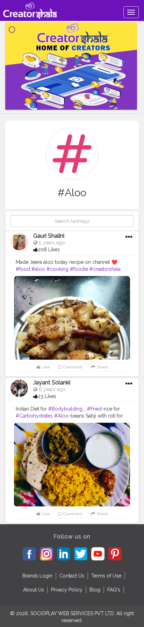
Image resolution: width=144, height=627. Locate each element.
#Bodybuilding (65, 409)
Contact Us (71, 576)
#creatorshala (105, 269)
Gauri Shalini (48, 235)
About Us (33, 589)
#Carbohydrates (34, 416)
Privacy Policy (66, 589)
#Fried (94, 409)
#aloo (38, 269)
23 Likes (47, 396)
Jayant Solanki (51, 382)
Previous (19, 318)
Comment (72, 367)
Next (124, 318)
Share (102, 367)
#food (23, 269)
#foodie (79, 269)
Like (45, 367)
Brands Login (37, 576)
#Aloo (61, 416)
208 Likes (49, 249)
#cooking (57, 269)
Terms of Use (106, 576)
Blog (94, 589)
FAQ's (113, 589)
